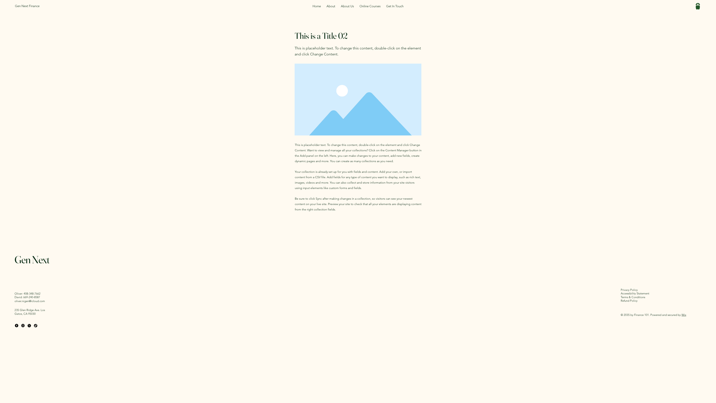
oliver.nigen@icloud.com (30, 301)
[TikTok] (36, 326)
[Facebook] (17, 326)
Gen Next (32, 259)
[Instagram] (23, 326)
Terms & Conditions (633, 297)
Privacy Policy (629, 290)
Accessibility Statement (635, 293)
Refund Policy (629, 300)
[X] (29, 326)
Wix (684, 315)
